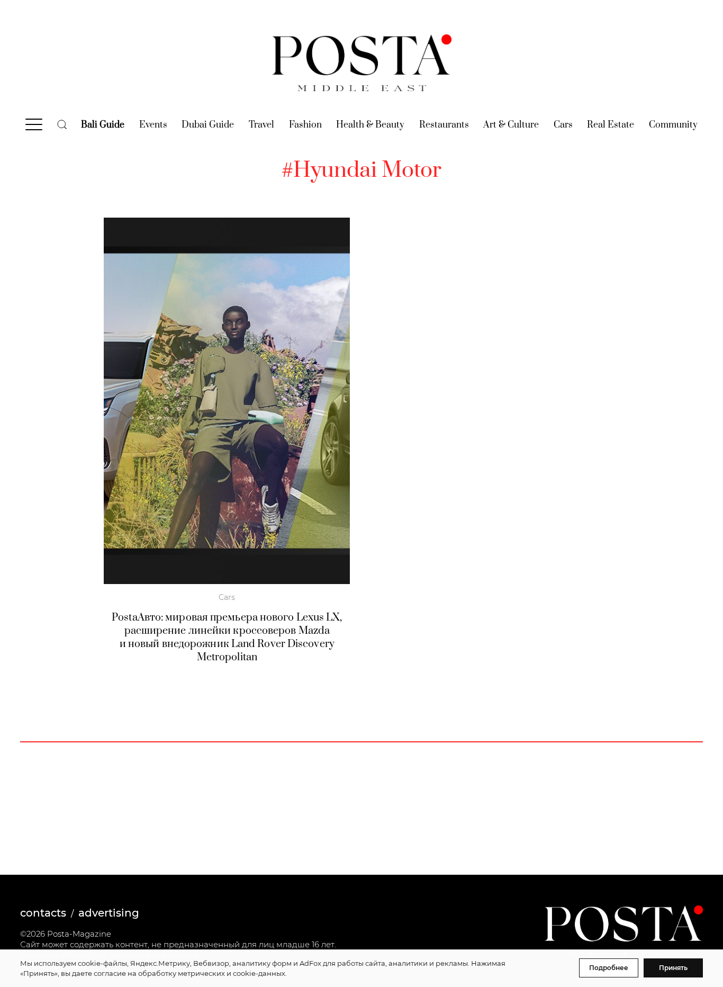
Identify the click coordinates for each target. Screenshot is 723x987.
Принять (673, 968)
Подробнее (608, 968)
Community (673, 125)
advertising (108, 913)
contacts (43, 913)
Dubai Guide (208, 125)
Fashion (305, 125)
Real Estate (610, 125)
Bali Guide (102, 125)
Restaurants (444, 125)
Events (153, 125)
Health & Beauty (370, 125)
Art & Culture (511, 125)
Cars (563, 125)
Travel (261, 125)
